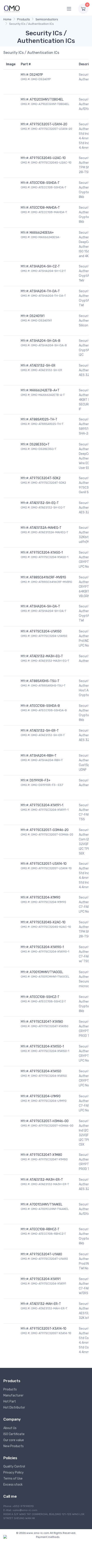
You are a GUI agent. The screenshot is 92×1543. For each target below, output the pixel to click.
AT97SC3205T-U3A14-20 (48, 124)
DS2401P (36, 75)
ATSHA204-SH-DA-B (45, 341)
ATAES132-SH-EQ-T (44, 503)
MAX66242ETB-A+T (44, 390)
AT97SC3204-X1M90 (45, 897)
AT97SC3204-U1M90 (45, 1096)
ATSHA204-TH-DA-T (45, 291)
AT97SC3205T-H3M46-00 (49, 1121)
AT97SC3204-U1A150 (45, 631)
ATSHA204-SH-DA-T (45, 606)
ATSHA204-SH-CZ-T (45, 266)
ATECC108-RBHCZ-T (44, 1229)
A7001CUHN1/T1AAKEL (46, 1204)
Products (23, 19)
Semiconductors (47, 19)
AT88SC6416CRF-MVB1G (48, 577)
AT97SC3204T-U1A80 (46, 1254)
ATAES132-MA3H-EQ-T (46, 656)
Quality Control (14, 1466)
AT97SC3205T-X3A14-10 (48, 1329)
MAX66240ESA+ (42, 233)
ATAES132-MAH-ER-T (45, 1304)
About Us (10, 1428)
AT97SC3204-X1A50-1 (46, 552)
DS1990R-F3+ (40, 780)
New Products (13, 1446)
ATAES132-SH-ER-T (44, 731)
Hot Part (9, 1401)
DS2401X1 (37, 316)
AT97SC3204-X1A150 (45, 1071)
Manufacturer (13, 1395)
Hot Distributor (14, 1407)
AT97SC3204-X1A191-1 (46, 805)
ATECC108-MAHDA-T (45, 208)
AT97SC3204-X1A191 (45, 1279)
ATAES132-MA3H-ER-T (46, 1180)
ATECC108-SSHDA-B (45, 706)
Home (7, 19)
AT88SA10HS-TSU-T (44, 681)
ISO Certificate (14, 1434)
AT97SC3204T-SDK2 (45, 478)
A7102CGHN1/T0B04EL (46, 99)
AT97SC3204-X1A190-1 (47, 947)
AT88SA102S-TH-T (43, 419)
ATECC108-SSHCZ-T (44, 997)
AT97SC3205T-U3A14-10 (48, 864)
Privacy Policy (13, 1472)
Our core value (13, 1440)
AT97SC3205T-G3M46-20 (49, 830)
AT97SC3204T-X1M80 (46, 1155)
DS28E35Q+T (40, 444)
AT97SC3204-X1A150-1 (47, 1046)
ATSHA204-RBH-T (43, 756)
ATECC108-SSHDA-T (45, 183)
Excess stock (13, 1484)
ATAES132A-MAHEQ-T (45, 528)
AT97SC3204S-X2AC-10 (47, 922)
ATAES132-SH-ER (42, 365)
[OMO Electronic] (12, 9)
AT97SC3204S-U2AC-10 (48, 158)
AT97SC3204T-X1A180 (46, 1022)
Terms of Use (13, 1478)
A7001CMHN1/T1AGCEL (46, 972)
